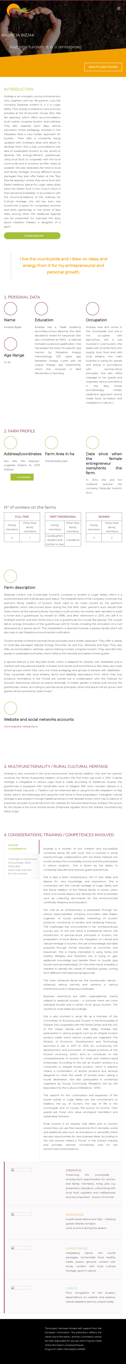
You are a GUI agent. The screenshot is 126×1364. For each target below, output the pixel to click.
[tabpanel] (63, 28)
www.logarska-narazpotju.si (21, 726)
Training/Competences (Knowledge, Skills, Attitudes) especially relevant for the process (22, 866)
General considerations (17, 846)
